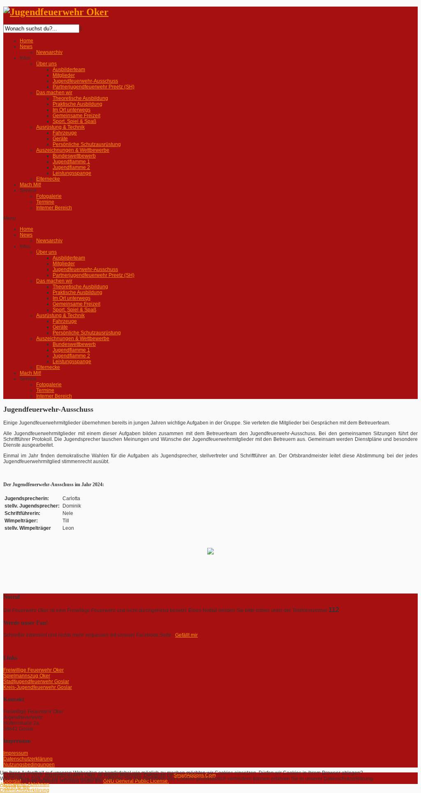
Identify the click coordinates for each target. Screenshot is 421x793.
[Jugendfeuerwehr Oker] (56, 12)
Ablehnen (38, 784)
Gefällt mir (186, 635)
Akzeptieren (13, 784)
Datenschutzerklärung (24, 790)
